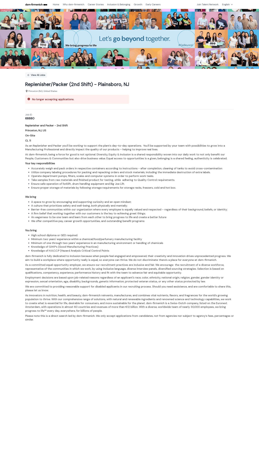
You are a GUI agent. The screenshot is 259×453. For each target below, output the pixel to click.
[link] (36, 4)
